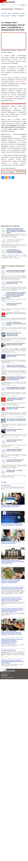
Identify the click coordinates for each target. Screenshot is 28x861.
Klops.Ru (11, 172)
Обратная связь (4, 674)
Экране (4, 142)
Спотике (13, 94)
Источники (15, 13)
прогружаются (13, 68)
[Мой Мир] (13, 177)
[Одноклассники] (6, 177)
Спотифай (9, 96)
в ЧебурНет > (21, 15)
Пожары (13, 15)
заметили (23, 163)
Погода (22, 13)
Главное (3, 13)
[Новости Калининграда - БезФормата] (8, 1)
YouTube (15, 59)
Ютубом (18, 79)
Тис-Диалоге (20, 140)
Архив (9, 13)
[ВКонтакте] (2, 177)
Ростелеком (22, 146)
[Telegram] (9, 177)
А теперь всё (19, 81)
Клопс (3, 61)
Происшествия (5, 15)
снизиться (4, 161)
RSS (12, 677)
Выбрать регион (4, 675)
